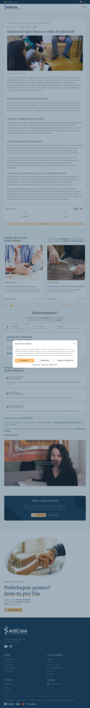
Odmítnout (45, 360)
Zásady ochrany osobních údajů (49, 364)
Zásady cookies (36, 364)
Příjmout (24, 360)
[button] (74, 343)
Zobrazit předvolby (65, 360)
